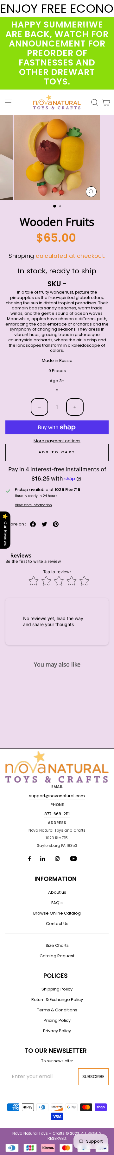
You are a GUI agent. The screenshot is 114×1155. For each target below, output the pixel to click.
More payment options (57, 441)
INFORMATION (56, 879)
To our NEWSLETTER (55, 1050)
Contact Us (57, 924)
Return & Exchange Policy (57, 1000)
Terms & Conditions (57, 1010)
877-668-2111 (57, 814)
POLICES (55, 976)
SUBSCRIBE (93, 1076)
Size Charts (57, 945)
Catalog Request (57, 956)
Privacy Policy (57, 1031)
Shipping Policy (57, 989)
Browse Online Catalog (57, 913)
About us (57, 892)
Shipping (21, 256)
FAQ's (57, 903)
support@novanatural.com (57, 796)
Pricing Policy (57, 1020)
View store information (33, 505)
